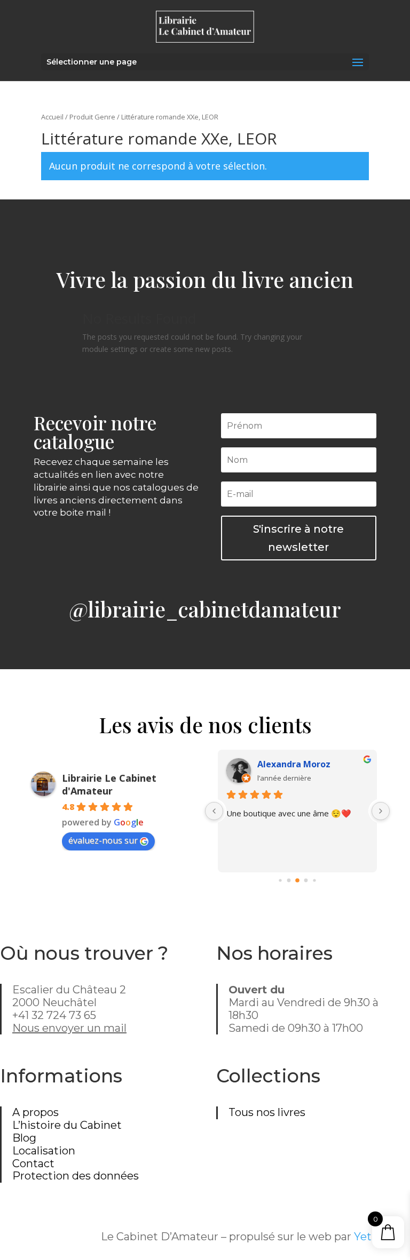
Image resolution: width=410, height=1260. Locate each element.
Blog (24, 1137)
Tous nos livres (266, 1112)
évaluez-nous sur (103, 840)
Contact (33, 1163)
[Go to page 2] (297, 881)
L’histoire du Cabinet (67, 1125)
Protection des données (75, 1175)
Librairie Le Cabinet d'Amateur (109, 784)
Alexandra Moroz (293, 764)
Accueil (52, 117)
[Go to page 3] (306, 880)
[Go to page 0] (280, 880)
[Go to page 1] (288, 880)
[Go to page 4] (314, 880)
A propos (35, 1112)
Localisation (43, 1150)
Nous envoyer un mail (69, 1028)
